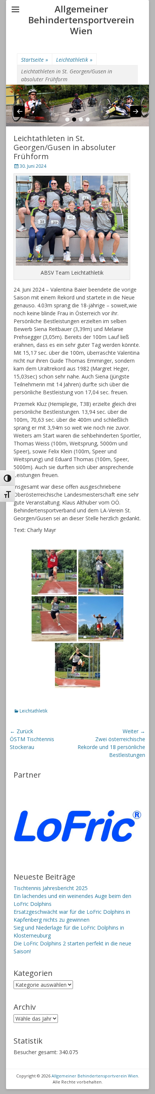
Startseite (34, 59)
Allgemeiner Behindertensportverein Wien (81, 20)
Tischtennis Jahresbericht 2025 (51, 888)
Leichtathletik (74, 59)
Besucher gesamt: (36, 1052)
